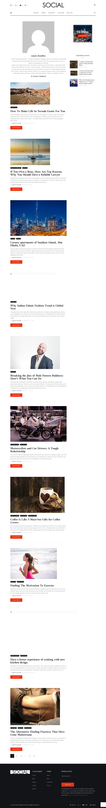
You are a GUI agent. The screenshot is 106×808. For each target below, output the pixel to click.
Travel (34, 775)
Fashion (13, 301)
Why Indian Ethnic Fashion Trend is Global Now (36, 307)
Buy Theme (82, 35)
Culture (13, 728)
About (48, 775)
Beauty (13, 371)
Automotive (14, 444)
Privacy (49, 785)
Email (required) (65, 776)
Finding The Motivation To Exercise (32, 585)
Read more (16, 127)
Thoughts (28, 728)
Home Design (15, 655)
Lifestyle (14, 107)
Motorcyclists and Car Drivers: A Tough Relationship (34, 450)
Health (34, 789)
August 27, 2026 (83, 67)
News (33, 778)
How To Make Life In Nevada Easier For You (37, 111)
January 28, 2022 (27, 257)
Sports (25, 168)
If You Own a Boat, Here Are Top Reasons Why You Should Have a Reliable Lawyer (36, 173)
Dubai (18, 238)
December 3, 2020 (27, 320)
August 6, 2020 (26, 390)
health (13, 581)
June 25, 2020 (26, 461)
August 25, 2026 (83, 76)
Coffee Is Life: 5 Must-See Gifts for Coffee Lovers (35, 521)
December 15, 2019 (27, 744)
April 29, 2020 (26, 595)
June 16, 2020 (26, 532)
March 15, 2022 (26, 184)
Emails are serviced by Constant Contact (77, 795)
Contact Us (50, 782)
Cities (13, 238)
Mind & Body (32, 515)
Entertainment (16, 168)
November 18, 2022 (27, 123)
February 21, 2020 (27, 672)
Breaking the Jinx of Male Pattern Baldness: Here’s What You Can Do (36, 377)
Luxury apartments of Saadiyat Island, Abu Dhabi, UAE (36, 244)
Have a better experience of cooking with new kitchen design (37, 661)
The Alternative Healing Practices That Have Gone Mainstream (37, 733)
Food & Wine (15, 515)
